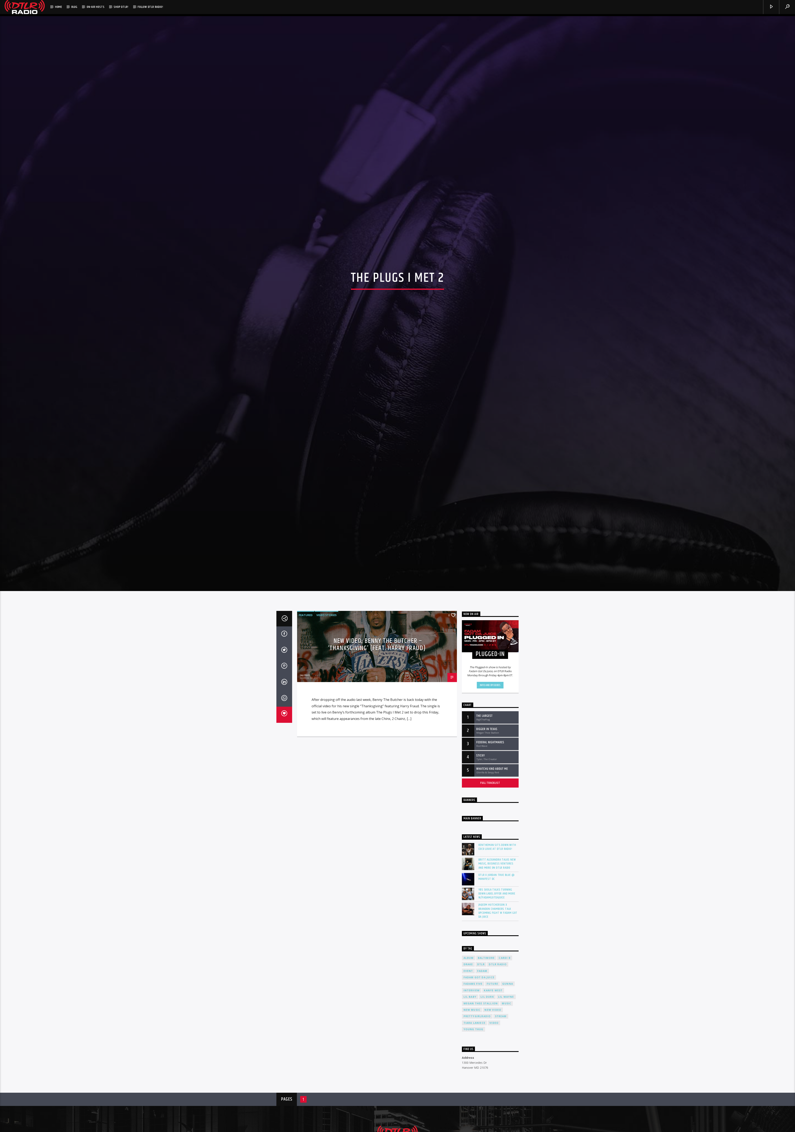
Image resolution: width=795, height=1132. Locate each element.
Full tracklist (490, 824)
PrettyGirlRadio (477, 1057)
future (492, 1025)
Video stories (326, 656)
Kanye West (493, 1031)
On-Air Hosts (96, 7)
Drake (468, 1005)
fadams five (473, 1025)
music (506, 1044)
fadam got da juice (479, 1018)
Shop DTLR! (121, 7)
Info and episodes (490, 726)
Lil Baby (470, 1038)
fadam (482, 1012)
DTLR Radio (498, 1005)
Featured (306, 656)
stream (501, 1057)
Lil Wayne (506, 1038)
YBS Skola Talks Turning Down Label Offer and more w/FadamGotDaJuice (496, 935)
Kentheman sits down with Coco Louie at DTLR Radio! (497, 888)
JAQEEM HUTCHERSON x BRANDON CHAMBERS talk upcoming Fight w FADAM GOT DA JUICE (498, 952)
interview (472, 1031)
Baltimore (486, 999)
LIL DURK (487, 1038)
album (469, 999)
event (468, 1012)
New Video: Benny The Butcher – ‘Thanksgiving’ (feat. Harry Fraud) (377, 686)
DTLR (481, 1005)
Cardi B (504, 999)
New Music (472, 1051)
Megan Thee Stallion (481, 1044)
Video (494, 1064)
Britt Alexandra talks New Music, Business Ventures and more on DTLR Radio (497, 905)
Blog (74, 7)
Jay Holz (305, 716)
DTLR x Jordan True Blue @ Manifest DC (496, 918)
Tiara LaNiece (474, 1064)
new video (492, 1051)
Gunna (507, 1025)
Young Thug (473, 1070)
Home (58, 7)
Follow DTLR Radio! (150, 7)
